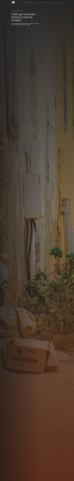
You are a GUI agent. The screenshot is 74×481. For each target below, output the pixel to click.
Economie (40, 2)
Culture (36, 2)
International (31, 2)
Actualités (26, 2)
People (44, 2)
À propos (56, 2)
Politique (48, 2)
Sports (52, 2)
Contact (61, 2)
